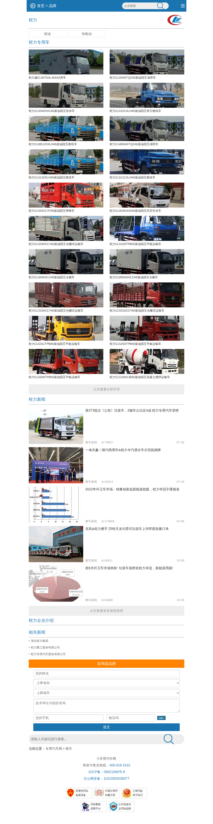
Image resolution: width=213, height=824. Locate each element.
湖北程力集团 (39, 640)
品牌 (52, 6)
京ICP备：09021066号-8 (106, 772)
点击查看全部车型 (106, 389)
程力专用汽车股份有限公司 (48, 654)
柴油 (47, 34)
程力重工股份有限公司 (45, 647)
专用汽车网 (53, 748)
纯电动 (87, 34)
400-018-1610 (119, 765)
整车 (69, 748)
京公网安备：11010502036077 (106, 778)
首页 (41, 6)
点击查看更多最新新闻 (106, 610)
